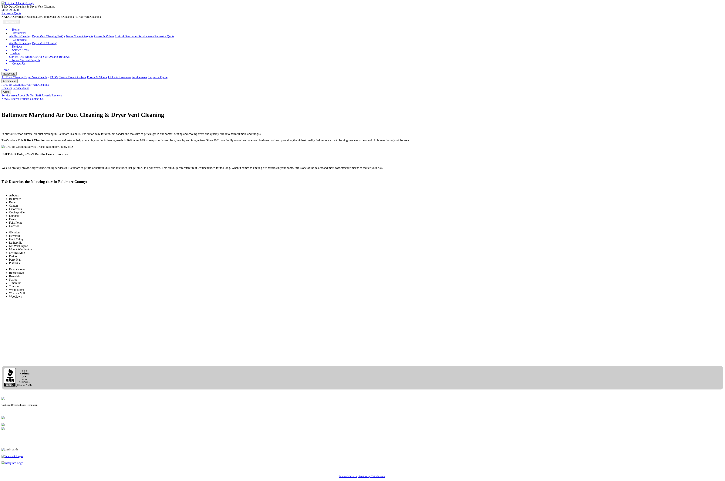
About (15, 53)
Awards (53, 56)
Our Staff (43, 56)
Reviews (64, 56)
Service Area (146, 36)
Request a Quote (11, 13)
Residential (18, 33)
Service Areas (21, 88)
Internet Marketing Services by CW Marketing (362, 476)
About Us (31, 56)
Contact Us (36, 98)
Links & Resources (126, 36)
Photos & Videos (104, 36)
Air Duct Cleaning (20, 36)
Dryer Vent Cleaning (44, 36)
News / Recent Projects (72, 77)
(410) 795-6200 (11, 10)
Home (5, 70)
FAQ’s (61, 36)
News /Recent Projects (79, 36)
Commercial (18, 39)
